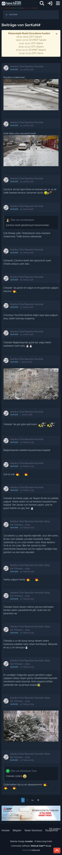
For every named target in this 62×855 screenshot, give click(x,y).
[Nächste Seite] (38, 800)
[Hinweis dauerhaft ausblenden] (57, 34)
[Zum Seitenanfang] (56, 850)
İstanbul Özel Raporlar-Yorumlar (26, 66)
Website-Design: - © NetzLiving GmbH (31, 841)
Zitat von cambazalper (22, 220)
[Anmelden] (50, 3)
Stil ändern (54, 829)
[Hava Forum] (11, 3)
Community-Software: (31, 846)
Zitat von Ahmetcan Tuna (23, 771)
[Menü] (58, 3)
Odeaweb (35, 850)
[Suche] (42, 3)
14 (32, 800)
